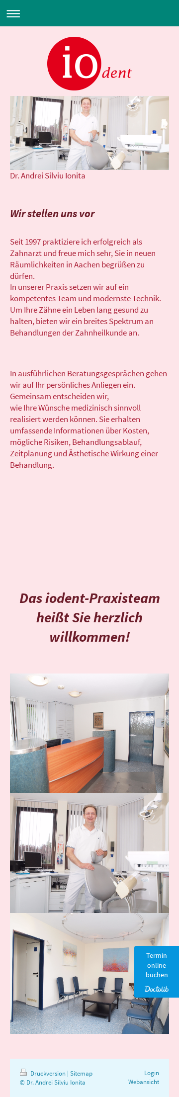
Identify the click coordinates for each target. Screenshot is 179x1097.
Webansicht (143, 1082)
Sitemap (81, 1073)
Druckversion (48, 1073)
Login (151, 1073)
